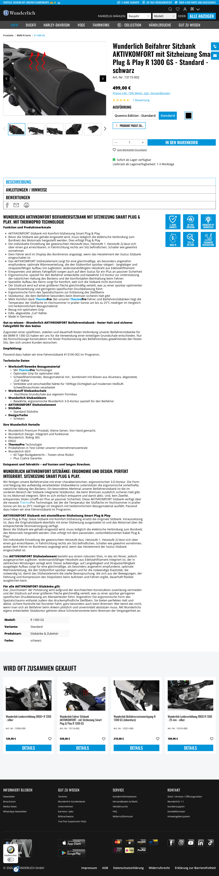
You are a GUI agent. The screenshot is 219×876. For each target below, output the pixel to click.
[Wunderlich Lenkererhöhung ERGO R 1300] (190, 696)
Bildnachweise (66, 816)
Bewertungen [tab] (18, 197)
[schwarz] (189, 116)
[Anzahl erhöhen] (143, 142)
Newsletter (9, 796)
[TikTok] (210, 843)
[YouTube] (190, 843)
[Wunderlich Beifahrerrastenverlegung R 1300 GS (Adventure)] (136, 696)
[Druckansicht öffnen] (26, 205)
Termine (62, 796)
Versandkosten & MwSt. (125, 801)
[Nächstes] (103, 78)
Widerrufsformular (123, 816)
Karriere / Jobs (65, 811)
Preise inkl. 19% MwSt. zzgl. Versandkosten (141, 93)
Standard (168, 115)
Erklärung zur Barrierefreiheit (195, 868)
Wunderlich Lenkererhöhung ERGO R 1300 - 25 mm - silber (190, 718)
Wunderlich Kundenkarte (71, 801)
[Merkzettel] (177, 9)
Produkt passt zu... (131, 125)
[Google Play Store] (71, 853)
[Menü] (16, 846)
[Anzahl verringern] (116, 142)
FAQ (115, 811)
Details (28, 748)
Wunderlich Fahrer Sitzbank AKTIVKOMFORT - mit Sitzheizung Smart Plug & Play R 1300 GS (81, 720)
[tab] (109, 182)
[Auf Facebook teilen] (7, 205)
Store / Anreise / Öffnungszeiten (185, 796)
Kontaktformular (176, 811)
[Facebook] (171, 843)
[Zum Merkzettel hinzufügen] (49, 738)
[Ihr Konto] (185, 9)
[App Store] (71, 843)
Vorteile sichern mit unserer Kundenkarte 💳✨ (29, 2)
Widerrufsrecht (159, 868)
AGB (105, 868)
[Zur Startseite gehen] (19, 12)
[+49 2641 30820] (215, 46)
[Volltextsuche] (170, 9)
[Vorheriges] (6, 78)
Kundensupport (176, 806)
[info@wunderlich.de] (215, 56)
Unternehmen (65, 806)
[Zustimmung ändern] (16, 869)
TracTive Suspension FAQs (72, 821)
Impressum (89, 868)
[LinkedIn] (200, 843)
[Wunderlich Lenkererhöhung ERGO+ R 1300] (28, 696)
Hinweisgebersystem (179, 816)
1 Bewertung (141, 100)
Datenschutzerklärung (128, 868)
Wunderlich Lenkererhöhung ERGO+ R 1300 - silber (28, 718)
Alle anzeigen (202, 16)
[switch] (11, 860)
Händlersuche (120, 806)
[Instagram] (181, 843)
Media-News (10, 806)
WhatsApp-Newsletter (15, 811)
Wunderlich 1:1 (176, 801)
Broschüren (9, 801)
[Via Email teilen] (16, 205)
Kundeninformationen (125, 796)
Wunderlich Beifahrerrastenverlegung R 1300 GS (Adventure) (135, 718)
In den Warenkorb (181, 142)
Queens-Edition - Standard (135, 115)
